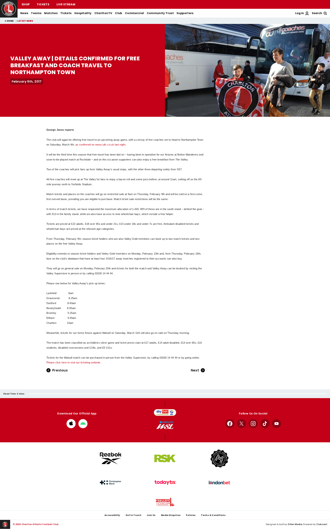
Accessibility (112, 515)
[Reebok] (110, 458)
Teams (36, 13)
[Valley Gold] (165, 501)
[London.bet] (219, 482)
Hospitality (83, 13)
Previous (60, 370)
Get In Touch (133, 515)
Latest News (25, 20)
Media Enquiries (171, 515)
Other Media (295, 524)
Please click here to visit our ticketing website (73, 362)
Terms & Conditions (213, 515)
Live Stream (66, 4)
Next (195, 370)
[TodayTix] (165, 482)
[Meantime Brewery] (219, 458)
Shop (26, 4)
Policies (190, 515)
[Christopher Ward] (110, 483)
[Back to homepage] (9, 9)
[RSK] (165, 458)
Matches (51, 13)
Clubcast (321, 524)
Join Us (151, 515)
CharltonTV (103, 13)
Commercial (134, 13)
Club (118, 13)
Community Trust (160, 13)
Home (10, 20)
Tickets (43, 4)
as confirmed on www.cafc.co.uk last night (100, 144)
